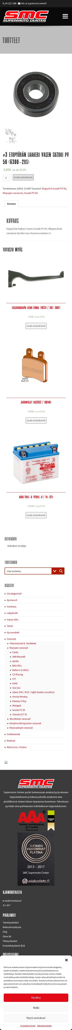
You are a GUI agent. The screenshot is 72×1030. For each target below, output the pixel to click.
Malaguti (16, 705)
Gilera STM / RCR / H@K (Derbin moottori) (33, 692)
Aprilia (15, 661)
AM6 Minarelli (18, 656)
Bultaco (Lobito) (20, 670)
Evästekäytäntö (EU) (14, 945)
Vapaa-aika (12, 619)
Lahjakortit (12, 613)
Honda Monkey (20, 696)
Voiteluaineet (13, 734)
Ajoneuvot (12, 600)
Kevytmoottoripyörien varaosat (25, 723)
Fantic (15, 652)
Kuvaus (11, 203)
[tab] (11, 203)
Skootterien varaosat (20, 718)
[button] (66, 960)
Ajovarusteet (13, 632)
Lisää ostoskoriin (23, 177)
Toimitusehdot (11, 922)
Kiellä (36, 1007)
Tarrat (10, 626)
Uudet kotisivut (13, 900)
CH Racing (17, 674)
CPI (14, 678)
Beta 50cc (17, 665)
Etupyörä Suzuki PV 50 (54, 188)
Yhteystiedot (10, 941)
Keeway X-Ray (19, 701)
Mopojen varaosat (13, 193)
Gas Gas (16, 687)
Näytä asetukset (36, 1018)
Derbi (15, 683)
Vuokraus (11, 606)
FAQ (5, 931)
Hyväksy (36, 997)
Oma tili (7, 936)
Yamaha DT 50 (19, 714)
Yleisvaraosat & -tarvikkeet (23, 643)
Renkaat (11, 740)
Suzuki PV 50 (31, 193)
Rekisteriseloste (44, 1025)
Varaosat (11, 639)
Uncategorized (14, 593)
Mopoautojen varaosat (21, 727)
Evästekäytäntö (27, 1025)
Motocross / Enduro (17, 747)
